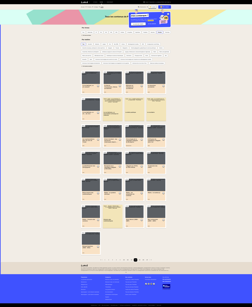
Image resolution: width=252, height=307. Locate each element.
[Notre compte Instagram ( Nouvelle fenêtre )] (149, 284)
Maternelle (90, 32)
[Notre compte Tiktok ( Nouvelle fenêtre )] (146, 284)
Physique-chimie (138, 55)
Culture (123, 44)
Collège (96, 6)
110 (124, 259)
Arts (110, 44)
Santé (146, 55)
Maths (154, 51)
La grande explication (86, 279)
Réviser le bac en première (112, 279)
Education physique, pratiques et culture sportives (93, 47)
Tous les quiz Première (131, 282)
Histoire (161, 47)
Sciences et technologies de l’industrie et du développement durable (135, 59)
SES (166, 55)
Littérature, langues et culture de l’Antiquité (112, 51)
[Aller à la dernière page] (151, 259)
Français (117, 47)
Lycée (102, 6)
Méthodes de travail (98, 55)
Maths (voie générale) (164, 51)
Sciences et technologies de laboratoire (91, 63)
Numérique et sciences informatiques (115, 55)
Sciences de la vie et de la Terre (139, 63)
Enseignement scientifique (153, 44)
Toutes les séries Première (132, 289)
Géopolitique (108, 299)
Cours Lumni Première (130, 294)
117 (131, 259)
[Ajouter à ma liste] (98, 86)
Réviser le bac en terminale (112, 282)
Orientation (128, 55)
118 (135, 259)
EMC (143, 44)
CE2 (106, 32)
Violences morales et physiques (157, 63)
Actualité (90, 44)
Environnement (109, 291)
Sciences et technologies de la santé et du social (106, 59)
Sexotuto (83, 289)
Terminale (167, 32)
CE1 (101, 32)
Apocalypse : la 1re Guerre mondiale (90, 291)
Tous (83, 32)
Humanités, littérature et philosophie (90, 51)
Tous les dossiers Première (132, 291)
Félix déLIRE (84, 286)
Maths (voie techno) (86, 55)
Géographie (125, 47)
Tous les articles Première (131, 286)
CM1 (111, 32)
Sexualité (84, 59)
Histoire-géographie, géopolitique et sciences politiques (143, 47)
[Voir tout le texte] (126, 272)
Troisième (145, 32)
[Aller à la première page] (100, 259)
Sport (91, 59)
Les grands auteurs (110, 289)
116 (127, 259)
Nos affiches (166, 277)
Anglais (104, 44)
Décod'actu (84, 282)
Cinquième (129, 32)
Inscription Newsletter (150, 279)
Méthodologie (108, 284)
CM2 (116, 32)
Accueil (83, 6)
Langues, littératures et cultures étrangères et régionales (137, 51)
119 (139, 259)
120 (143, 259)
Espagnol (110, 47)
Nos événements (167, 281)
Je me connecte (152, 23)
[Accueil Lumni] (84, 2)
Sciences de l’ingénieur (156, 55)
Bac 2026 (116, 44)
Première (160, 32)
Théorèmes (108, 286)
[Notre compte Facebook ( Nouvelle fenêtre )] (154, 284)
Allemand (97, 44)
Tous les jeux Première (131, 284)
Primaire (89, 6)
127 (147, 259)
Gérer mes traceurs (105, 305)
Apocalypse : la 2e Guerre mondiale (90, 294)
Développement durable (133, 44)
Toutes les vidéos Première (132, 279)
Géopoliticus (84, 284)
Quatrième (137, 32)
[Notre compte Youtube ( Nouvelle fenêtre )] (151, 284)
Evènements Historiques (111, 294)
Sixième (122, 32)
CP (96, 32)
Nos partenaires (167, 279)
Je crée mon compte (138, 24)
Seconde (153, 32)
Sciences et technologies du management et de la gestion (116, 63)
